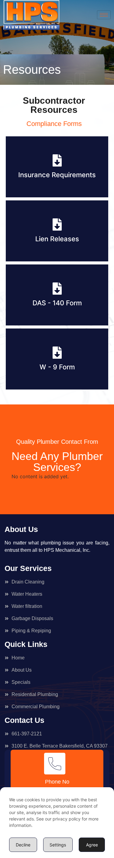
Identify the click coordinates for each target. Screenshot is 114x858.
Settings (58, 844)
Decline (23, 844)
